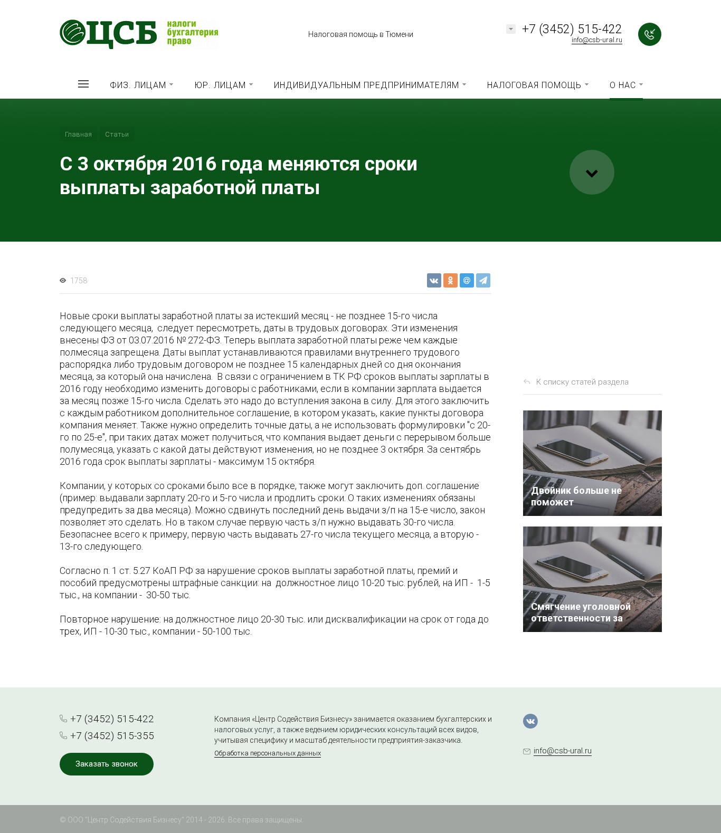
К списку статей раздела (582, 382)
